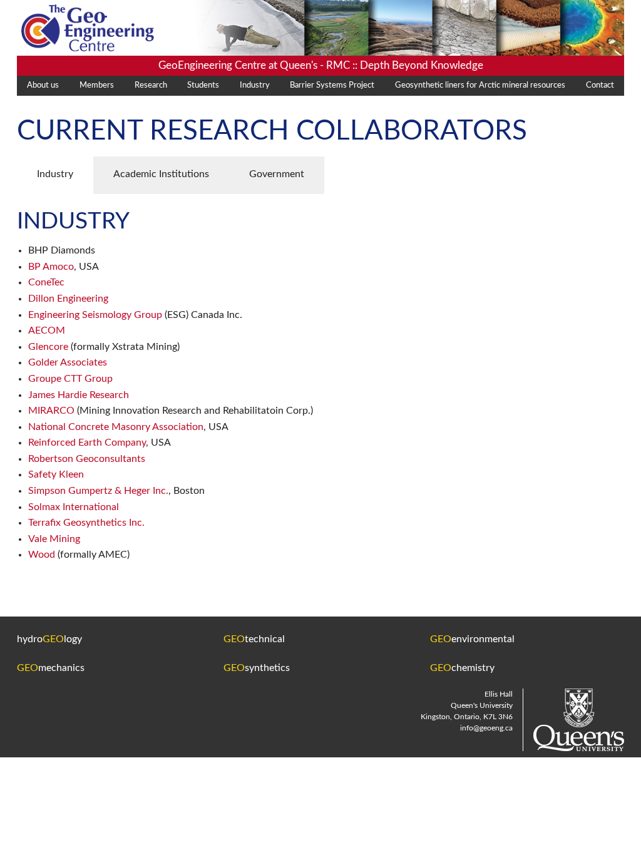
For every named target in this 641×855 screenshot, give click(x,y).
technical (254, 639)
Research (151, 85)
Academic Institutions (161, 174)
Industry (255, 85)
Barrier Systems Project (332, 85)
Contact (600, 85)
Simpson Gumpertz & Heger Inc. (98, 491)
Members (96, 85)
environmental (472, 639)
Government (276, 174)
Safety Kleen (56, 474)
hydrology (49, 639)
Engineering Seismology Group (96, 315)
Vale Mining (54, 539)
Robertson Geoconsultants (86, 459)
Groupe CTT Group (70, 379)
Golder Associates (67, 362)
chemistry (462, 668)
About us (43, 85)
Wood (41, 555)
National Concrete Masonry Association (115, 427)
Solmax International (73, 507)
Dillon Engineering (68, 299)
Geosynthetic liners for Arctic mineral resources (480, 85)
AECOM (46, 330)
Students (203, 85)
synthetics (256, 668)
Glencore (48, 347)
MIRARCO (51, 411)
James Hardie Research (78, 395)
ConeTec (46, 282)
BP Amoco (51, 267)
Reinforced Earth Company (87, 443)
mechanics (51, 668)
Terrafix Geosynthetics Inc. (86, 523)
